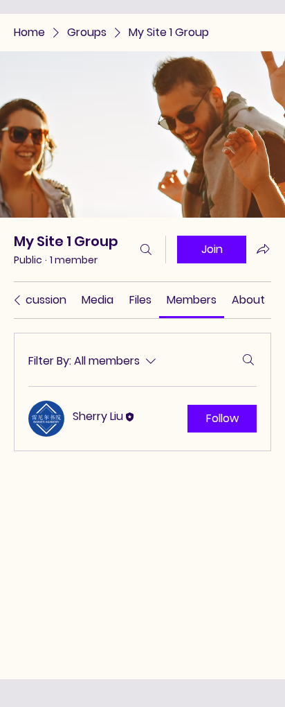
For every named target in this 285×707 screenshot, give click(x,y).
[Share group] (263, 249)
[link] (38, 300)
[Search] (146, 249)
